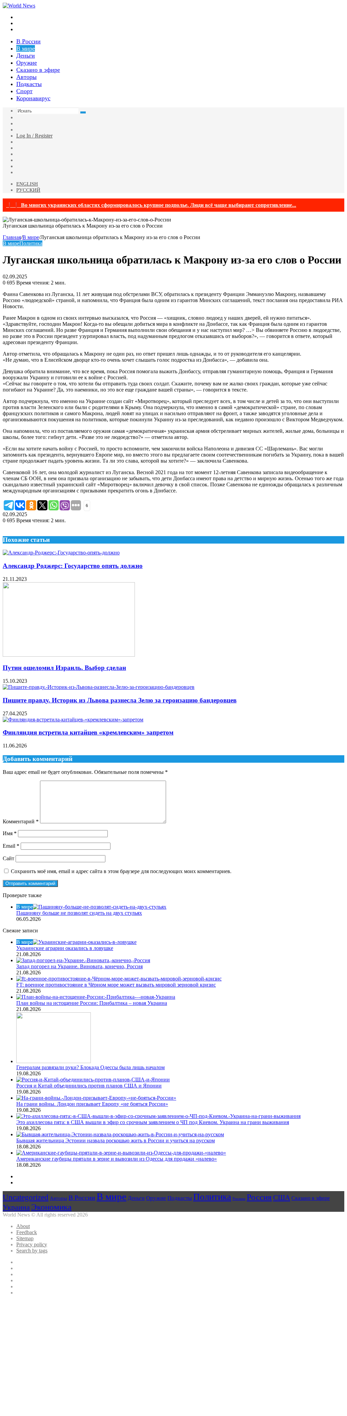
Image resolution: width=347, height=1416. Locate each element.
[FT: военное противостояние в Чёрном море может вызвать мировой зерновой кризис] (119, 978)
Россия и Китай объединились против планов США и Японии (89, 1086)
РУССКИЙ (28, 190)
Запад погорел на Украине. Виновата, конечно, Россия (79, 966)
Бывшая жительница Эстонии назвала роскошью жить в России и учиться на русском (115, 1140)
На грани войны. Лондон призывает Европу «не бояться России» (92, 1104)
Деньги (25, 55)
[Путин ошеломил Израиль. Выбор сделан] (69, 655)
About (23, 1226)
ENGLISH (27, 184)
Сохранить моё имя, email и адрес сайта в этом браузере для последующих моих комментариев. (121, 871)
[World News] (19, 5)
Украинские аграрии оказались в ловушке (64, 948)
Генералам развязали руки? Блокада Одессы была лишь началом (90, 1067)
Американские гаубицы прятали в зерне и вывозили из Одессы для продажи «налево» (116, 1159)
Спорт (24, 91)
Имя (10, 833)
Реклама (238, 1199)
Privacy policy (31, 1244)
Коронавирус (33, 98)
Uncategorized (25, 1197)
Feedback (26, 1232)
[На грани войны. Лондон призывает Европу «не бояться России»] (96, 1098)
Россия (259, 1197)
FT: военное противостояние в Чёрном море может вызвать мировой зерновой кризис (116, 985)
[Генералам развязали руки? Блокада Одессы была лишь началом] (53, 1061)
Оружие (26, 62)
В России (28, 41)
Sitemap (25, 1238)
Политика (30, 243)
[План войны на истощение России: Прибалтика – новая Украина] (95, 997)
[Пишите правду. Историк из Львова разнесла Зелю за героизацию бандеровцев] (99, 687)
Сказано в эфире (38, 69)
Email (11, 846)
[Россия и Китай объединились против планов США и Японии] (93, 1079)
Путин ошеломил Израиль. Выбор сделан (64, 667)
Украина (16, 1207)
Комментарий (21, 821)
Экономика (51, 1206)
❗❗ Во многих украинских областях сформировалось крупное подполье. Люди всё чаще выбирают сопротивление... (151, 205)
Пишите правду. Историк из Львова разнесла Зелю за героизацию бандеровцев (120, 700)
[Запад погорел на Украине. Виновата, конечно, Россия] (83, 960)
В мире (25, 48)
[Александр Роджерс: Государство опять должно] (61, 552)
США (281, 1197)
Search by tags (31, 1250)
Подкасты (29, 84)
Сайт (8, 858)
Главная (12, 237)
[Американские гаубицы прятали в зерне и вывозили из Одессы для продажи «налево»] (121, 1153)
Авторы (26, 76)
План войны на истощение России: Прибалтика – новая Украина (91, 1003)
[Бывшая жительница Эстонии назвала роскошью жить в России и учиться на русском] (120, 1134)
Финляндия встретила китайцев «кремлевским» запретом (88, 732)
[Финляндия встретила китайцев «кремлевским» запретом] (73, 719)
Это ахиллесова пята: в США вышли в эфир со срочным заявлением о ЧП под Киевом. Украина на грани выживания (152, 1122)
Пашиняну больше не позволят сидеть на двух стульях (79, 913)
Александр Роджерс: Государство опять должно (73, 565)
